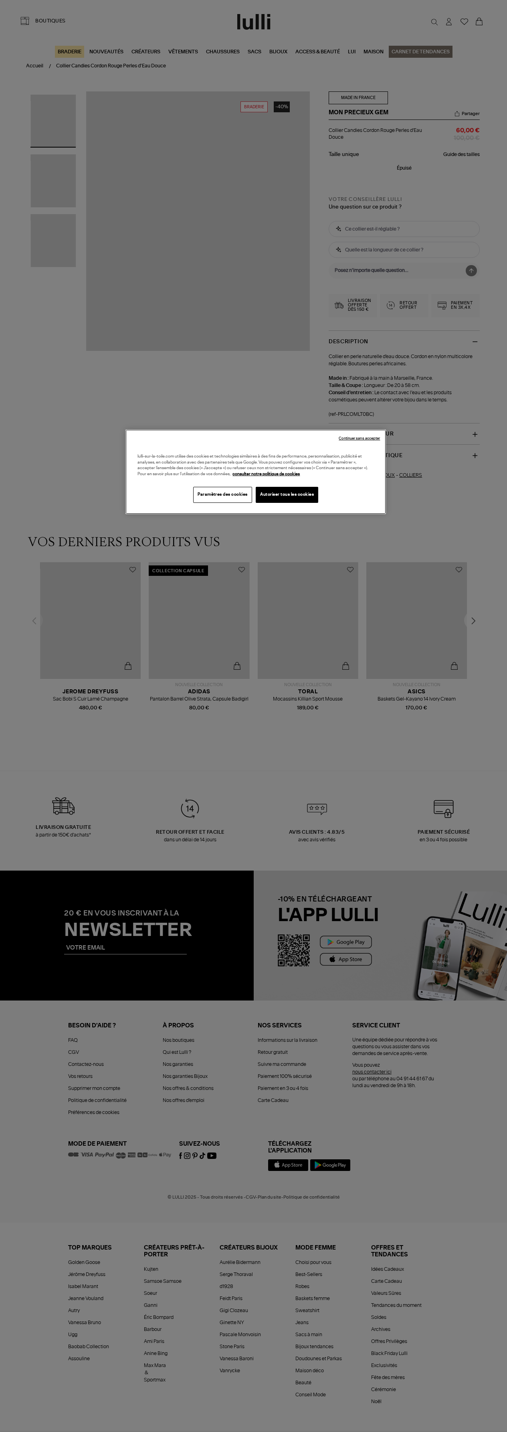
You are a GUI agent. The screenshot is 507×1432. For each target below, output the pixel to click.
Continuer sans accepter (359, 438)
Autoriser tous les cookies (287, 494)
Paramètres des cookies (223, 494)
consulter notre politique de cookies (266, 474)
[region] (255, 471)
